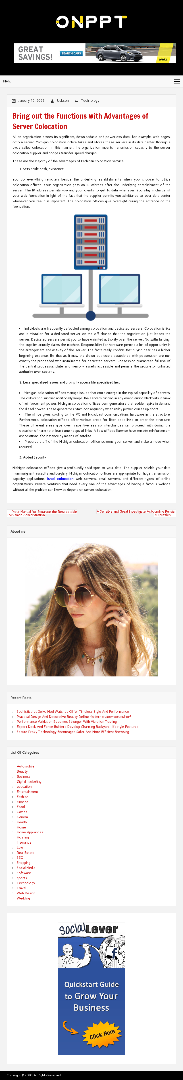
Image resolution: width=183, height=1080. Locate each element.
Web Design (26, 893)
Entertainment (27, 792)
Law (20, 848)
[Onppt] (91, 27)
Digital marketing (29, 782)
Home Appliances (30, 832)
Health (22, 822)
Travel (21, 888)
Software (24, 873)
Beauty (22, 771)
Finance (22, 802)
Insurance (24, 842)
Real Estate (25, 853)
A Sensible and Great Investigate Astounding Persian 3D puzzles (136, 513)
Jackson (63, 101)
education (24, 787)
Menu (7, 81)
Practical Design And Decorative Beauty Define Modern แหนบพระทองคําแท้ (74, 717)
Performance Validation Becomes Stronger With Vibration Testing (67, 722)
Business (24, 777)
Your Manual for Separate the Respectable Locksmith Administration (42, 513)
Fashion (23, 797)
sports (22, 878)
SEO (20, 858)
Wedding (23, 898)
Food (21, 807)
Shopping (23, 863)
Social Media (26, 868)
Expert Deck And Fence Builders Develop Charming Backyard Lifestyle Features (77, 727)
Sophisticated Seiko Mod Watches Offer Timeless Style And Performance (73, 712)
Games (22, 812)
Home (21, 827)
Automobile (25, 766)
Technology (90, 101)
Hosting (23, 837)
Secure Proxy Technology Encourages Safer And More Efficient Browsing (73, 732)
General (23, 817)
